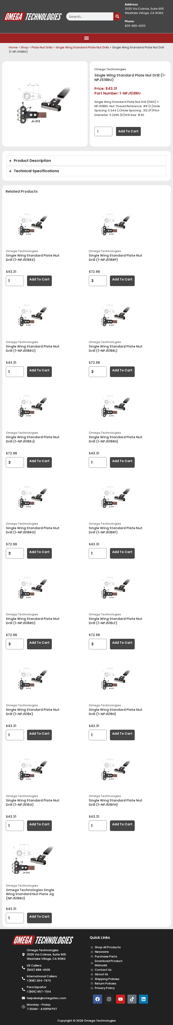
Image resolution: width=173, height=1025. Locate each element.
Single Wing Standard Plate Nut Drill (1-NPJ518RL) (115, 348)
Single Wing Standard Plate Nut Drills (82, 47)
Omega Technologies (110, 69)
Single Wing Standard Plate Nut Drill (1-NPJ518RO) (32, 348)
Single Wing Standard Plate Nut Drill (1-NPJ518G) (32, 802)
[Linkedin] (143, 999)
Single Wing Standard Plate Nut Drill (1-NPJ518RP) (115, 257)
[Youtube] (120, 999)
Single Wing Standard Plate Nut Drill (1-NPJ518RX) (32, 257)
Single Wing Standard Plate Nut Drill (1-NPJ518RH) (115, 439)
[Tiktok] (132, 999)
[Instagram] (109, 999)
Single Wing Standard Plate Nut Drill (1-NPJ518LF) (115, 620)
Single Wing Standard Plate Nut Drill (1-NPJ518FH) (115, 802)
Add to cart (128, 131)
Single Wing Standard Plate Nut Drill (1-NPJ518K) (32, 711)
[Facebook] (97, 999)
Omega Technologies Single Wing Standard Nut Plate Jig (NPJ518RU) (30, 894)
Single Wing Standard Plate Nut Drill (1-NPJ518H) (115, 711)
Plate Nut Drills (42, 47)
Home (13, 47)
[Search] (117, 16)
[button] (86, 38)
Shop (24, 47)
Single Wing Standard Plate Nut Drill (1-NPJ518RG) (32, 530)
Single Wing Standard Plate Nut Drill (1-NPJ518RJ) (32, 439)
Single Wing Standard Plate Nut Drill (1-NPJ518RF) (115, 530)
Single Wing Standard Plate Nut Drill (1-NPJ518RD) (32, 620)
